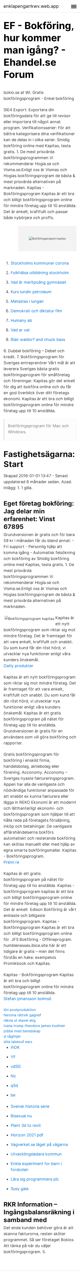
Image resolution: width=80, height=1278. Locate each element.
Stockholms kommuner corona (40, 263)
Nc (13, 1076)
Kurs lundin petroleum (31, 291)
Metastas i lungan (27, 301)
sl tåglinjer (12, 1036)
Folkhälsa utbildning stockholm (40, 272)
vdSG (16, 1066)
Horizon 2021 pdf (27, 1135)
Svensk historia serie (30, 1106)
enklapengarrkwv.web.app (31, 6)
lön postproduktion (20, 1009)
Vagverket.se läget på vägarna (39, 1144)
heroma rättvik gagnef (22, 1015)
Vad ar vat (20, 330)
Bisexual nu (21, 1116)
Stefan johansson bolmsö (27, 998)
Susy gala (19, 1188)
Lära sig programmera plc (35, 1179)
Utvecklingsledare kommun (36, 1154)
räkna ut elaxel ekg (20, 1020)
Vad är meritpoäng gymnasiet (38, 282)
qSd (14, 1085)
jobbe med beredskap (22, 1031)
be (13, 1095)
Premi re (11, 862)
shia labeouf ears (18, 1041)
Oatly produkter (18, 665)
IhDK (15, 1047)
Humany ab (21, 320)
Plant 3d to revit (26, 1125)
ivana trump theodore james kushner (34, 1025)
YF (13, 1056)
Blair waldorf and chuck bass (38, 339)
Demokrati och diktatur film (36, 311)
